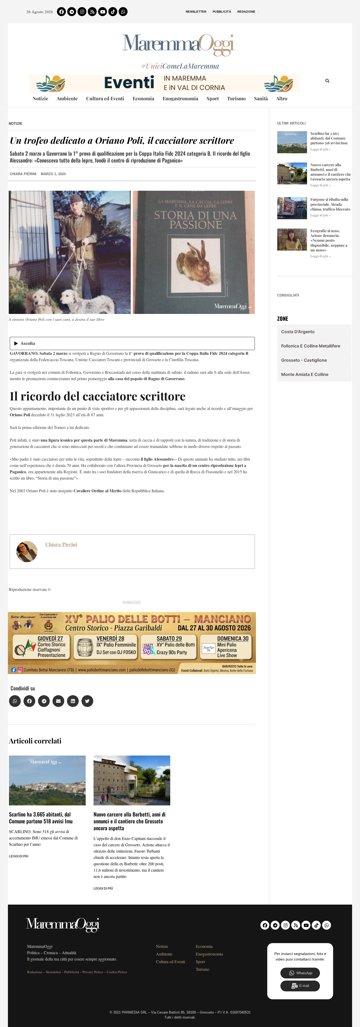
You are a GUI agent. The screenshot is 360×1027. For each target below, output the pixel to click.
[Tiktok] (112, 11)
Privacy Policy (92, 971)
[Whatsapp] (123, 11)
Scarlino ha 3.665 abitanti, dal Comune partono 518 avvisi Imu (40, 817)
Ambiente (67, 98)
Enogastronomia (180, 98)
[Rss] (92, 11)
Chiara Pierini (61, 544)
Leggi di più (18, 856)
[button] (15, 701)
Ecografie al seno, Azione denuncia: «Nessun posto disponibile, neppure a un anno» (328, 240)
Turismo (236, 98)
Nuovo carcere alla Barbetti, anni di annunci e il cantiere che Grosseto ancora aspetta (130, 821)
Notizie (40, 98)
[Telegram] (71, 11)
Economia (143, 98)
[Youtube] (102, 11)
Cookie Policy (117, 971)
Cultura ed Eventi (105, 98)
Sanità (261, 98)
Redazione (246, 11)
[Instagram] (81, 11)
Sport (213, 98)
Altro (281, 98)
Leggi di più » (320, 149)
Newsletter (196, 11)
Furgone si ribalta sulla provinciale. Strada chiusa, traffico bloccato (330, 204)
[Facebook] (61, 11)
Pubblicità (222, 11)
